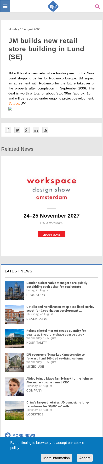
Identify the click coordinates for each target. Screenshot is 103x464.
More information (56, 458)
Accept (84, 458)
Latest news (18, 271)
